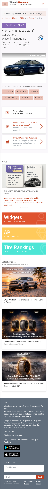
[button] (24, 13)
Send (40, 477)
